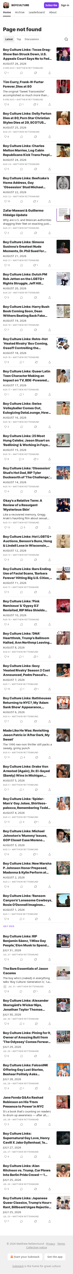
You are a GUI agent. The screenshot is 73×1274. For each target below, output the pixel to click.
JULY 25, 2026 (12, 1180)
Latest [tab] (9, 39)
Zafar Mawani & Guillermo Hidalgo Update (23, 213)
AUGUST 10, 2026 (14, 615)
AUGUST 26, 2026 (14, 63)
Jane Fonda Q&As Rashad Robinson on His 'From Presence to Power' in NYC (23, 1102)
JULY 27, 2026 (12, 1147)
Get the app (55, 1256)
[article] (36, 61)
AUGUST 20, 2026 (14, 288)
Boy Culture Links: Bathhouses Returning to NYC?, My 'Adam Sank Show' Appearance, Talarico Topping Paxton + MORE (27, 702)
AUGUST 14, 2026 (14, 482)
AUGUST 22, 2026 (14, 192)
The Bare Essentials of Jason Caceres (25, 971)
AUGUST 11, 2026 (14, 583)
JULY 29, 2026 (12, 1047)
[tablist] (22, 39)
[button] (7, 12)
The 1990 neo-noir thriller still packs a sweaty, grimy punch (27, 746)
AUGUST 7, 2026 (14, 680)
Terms (61, 1243)
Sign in (65, 5)
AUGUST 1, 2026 (14, 909)
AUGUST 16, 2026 (14, 417)
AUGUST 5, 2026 (14, 780)
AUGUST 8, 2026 (14, 647)
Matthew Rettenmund (30, 68)
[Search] (66, 39)
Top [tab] (19, 39)
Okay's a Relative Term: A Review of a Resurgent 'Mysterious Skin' (22, 505)
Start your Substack (26, 1256)
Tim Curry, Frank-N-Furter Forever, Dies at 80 (23, 84)
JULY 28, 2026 (12, 1079)
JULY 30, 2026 (12, 1014)
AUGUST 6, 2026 (14, 712)
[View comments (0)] (21, 73)
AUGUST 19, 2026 (14, 320)
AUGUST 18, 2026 (14, 353)
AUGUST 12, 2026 (14, 550)
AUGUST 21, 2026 (14, 256)
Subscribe (51, 5)
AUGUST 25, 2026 (14, 127)
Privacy (50, 1243)
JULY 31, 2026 (12, 950)
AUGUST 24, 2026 (14, 160)
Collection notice (36, 1247)
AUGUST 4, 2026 (14, 813)
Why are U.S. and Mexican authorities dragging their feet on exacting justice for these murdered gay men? (27, 221)
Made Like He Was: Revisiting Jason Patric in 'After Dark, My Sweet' (26, 735)
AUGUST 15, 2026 (14, 450)
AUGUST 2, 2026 (14, 877)
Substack (18, 1266)
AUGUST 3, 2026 (14, 845)
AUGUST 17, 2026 (14, 385)
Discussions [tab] (32, 39)
